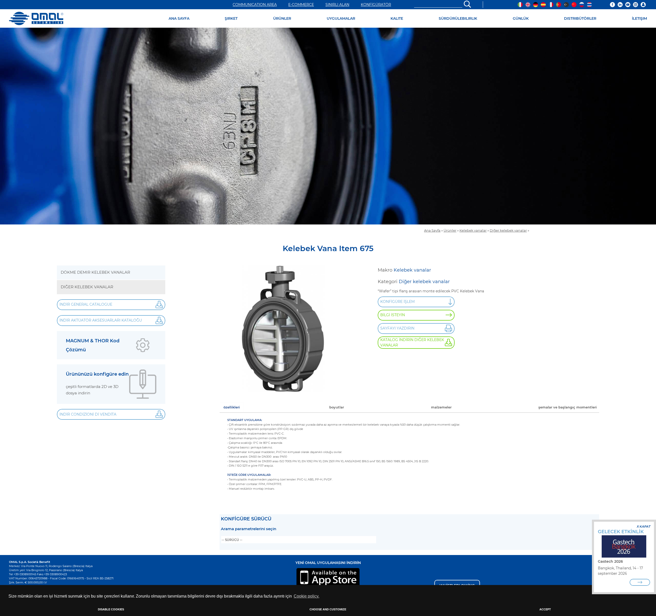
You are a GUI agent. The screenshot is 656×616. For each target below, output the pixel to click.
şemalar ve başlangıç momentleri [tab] (567, 407)
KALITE (397, 18)
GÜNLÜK (521, 18)
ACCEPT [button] (545, 609)
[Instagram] (635, 4)
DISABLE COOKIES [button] (111, 609)
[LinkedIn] (620, 4)
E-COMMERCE (301, 4)
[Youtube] (628, 4)
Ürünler (450, 230)
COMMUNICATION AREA (255, 4)
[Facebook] (612, 4)
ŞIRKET (231, 18)
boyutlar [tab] (336, 407)
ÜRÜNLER (282, 18)
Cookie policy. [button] (306, 596)
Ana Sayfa (432, 230)
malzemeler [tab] (441, 407)
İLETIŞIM (639, 18)
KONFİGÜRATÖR (376, 4)
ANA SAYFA (179, 18)
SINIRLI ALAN (337, 4)
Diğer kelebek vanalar (508, 230)
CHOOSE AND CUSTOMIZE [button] (328, 609)
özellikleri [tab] (231, 407)
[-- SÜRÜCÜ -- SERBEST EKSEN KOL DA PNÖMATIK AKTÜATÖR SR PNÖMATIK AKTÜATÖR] (298, 539)
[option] (328, 126)
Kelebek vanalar (473, 230)
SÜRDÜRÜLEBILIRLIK (458, 18)
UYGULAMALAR (341, 18)
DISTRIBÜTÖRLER (580, 18)
